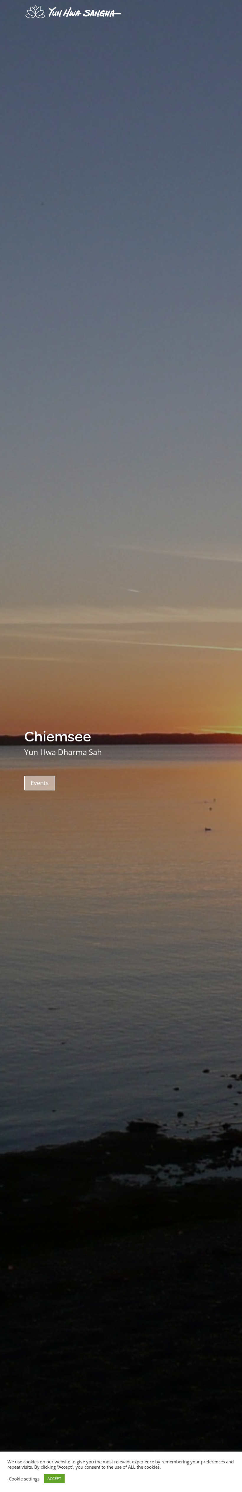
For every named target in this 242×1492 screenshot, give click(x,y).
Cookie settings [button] (24, 1478)
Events (40, 783)
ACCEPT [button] (54, 1478)
